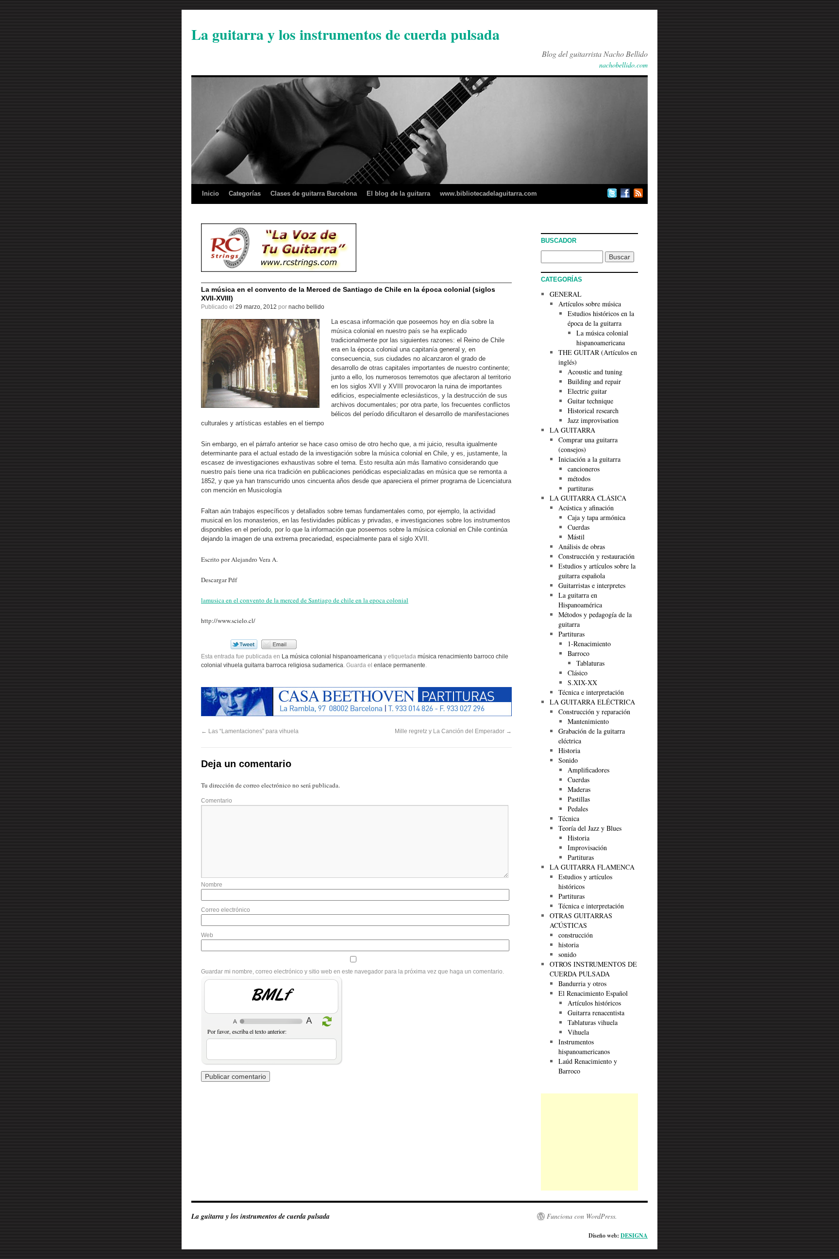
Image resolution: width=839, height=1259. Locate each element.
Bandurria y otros (582, 983)
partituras (580, 488)
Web (207, 935)
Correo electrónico (225, 909)
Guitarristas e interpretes (591, 585)
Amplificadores (588, 769)
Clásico (577, 672)
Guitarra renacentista (596, 1012)
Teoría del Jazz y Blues (589, 828)
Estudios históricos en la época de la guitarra (601, 318)
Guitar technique (590, 400)
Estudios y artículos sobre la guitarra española (597, 570)
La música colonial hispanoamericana (332, 656)
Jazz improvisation (593, 420)
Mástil (576, 536)
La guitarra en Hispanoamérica (580, 599)
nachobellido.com (623, 64)
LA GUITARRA (572, 430)
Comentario (216, 800)
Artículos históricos (594, 1002)
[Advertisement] (589, 1142)
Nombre (211, 884)
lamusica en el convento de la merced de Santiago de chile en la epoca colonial (304, 600)
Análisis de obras (581, 546)
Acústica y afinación (586, 507)
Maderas (579, 789)
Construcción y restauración (596, 556)
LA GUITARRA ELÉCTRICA (592, 701)
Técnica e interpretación (591, 692)
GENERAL (566, 294)
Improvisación (587, 847)
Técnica (568, 818)
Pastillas (579, 799)
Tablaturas (590, 663)
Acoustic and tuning (595, 371)
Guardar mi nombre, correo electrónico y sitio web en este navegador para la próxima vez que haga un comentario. (352, 971)
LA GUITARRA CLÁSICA (588, 498)
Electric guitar (587, 391)
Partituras (571, 633)
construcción (575, 935)
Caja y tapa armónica (596, 517)
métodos (579, 478)
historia (568, 944)
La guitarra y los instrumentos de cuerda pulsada (345, 34)
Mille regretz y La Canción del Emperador (453, 731)
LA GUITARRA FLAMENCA (592, 867)
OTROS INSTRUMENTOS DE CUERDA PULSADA (593, 968)
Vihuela (578, 1032)
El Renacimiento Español (593, 993)
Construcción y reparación (594, 711)
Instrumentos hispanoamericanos (584, 1046)
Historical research (593, 410)
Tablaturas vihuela (593, 1022)
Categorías (245, 193)
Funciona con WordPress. (582, 1216)
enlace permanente (399, 665)
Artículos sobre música (589, 303)
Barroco (578, 653)
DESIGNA (634, 1235)
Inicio (210, 193)
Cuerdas (578, 527)
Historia (569, 750)
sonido (567, 954)
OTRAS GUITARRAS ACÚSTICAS (581, 920)
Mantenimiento (588, 721)
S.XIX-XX (582, 682)
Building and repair (594, 381)
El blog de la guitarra (398, 193)
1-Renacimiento (589, 643)
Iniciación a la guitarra (589, 459)
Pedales (578, 808)
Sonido (568, 760)
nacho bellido (306, 306)
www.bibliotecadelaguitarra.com (488, 193)
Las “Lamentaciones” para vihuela (250, 731)
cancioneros (584, 468)
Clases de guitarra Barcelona (313, 193)
